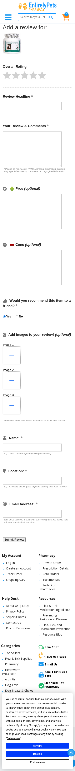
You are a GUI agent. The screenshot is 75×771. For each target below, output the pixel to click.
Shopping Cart (15, 580)
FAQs (25, 606)
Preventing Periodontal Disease (53, 617)
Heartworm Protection (11, 672)
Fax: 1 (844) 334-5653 (56, 674)
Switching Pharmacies (47, 587)
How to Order (51, 563)
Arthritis (10, 679)
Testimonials (51, 580)
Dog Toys (11, 685)
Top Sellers (12, 653)
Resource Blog (52, 634)
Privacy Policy (15, 611)
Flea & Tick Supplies (18, 658)
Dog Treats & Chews (19, 690)
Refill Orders (50, 574)
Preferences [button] (13, 738)
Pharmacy (12, 664)
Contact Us (13, 623)
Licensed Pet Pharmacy (54, 685)
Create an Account (18, 568)
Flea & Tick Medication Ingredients (55, 608)
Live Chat (52, 647)
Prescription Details (55, 568)
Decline (37, 754)
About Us (12, 606)
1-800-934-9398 (55, 657)
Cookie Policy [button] (48, 729)
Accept (37, 745)
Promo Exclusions (18, 628)
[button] (7, 75)
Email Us (51, 664)
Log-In (10, 563)
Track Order (14, 574)
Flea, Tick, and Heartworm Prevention (55, 627)
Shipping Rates (16, 617)
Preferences (37, 762)
